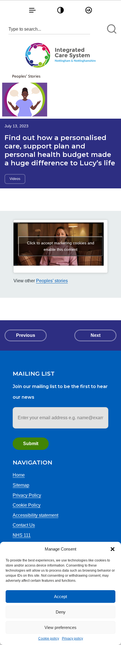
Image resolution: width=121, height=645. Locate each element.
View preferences (60, 627)
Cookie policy (48, 639)
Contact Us (24, 525)
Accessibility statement (35, 515)
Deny (61, 612)
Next (95, 335)
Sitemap (21, 485)
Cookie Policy (27, 505)
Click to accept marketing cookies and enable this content (60, 246)
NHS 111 (22, 535)
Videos (15, 179)
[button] (112, 549)
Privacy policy (72, 639)
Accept (60, 596)
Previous (25, 335)
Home (19, 475)
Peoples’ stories (52, 280)
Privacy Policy (27, 495)
